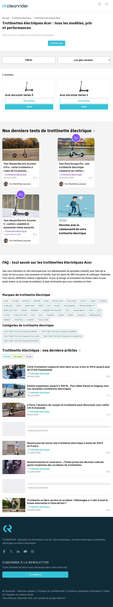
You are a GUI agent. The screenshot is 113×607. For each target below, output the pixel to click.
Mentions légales (26, 591)
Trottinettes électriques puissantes (62, 336)
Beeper (37, 301)
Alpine (15, 301)
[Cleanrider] (15, 5)
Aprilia (26, 301)
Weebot (7, 320)
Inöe (40, 306)
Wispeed (19, 320)
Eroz (93, 301)
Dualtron (72, 301)
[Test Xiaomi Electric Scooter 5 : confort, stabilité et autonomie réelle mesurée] (20, 205)
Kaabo (57, 306)
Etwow (102, 301)
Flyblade (8, 306)
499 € (29, 107)
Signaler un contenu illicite (19, 594)
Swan (70, 315)
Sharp (61, 315)
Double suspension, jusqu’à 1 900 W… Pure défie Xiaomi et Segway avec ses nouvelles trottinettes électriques (68, 387)
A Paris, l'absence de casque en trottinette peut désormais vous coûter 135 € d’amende (68, 406)
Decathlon (58, 301)
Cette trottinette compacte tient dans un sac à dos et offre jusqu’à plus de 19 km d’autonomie (68, 368)
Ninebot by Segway (52, 310)
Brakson (61, 598)
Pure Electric (20, 315)
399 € (84, 107)
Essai (28, 356)
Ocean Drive (79, 310)
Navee (24, 310)
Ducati (83, 301)
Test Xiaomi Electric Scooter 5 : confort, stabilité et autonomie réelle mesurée (20, 224)
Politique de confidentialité (51, 591)
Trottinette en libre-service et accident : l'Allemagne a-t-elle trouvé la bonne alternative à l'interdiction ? (67, 502)
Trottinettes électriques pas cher (21, 336)
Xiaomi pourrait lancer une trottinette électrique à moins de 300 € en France (65, 444)
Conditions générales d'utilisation (84, 591)
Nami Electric (11, 310)
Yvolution (43, 320)
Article (7, 356)
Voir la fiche (29, 101)
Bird (46, 301)
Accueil (5, 18)
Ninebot (35, 310)
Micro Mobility (87, 306)
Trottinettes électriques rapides (21, 341)
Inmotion (30, 306)
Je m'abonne (35, 574)
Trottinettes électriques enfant (21, 331)
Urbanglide (95, 315)
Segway (50, 315)
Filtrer (28, 60)
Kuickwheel (70, 306)
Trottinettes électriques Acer (47, 18)
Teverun (81, 315)
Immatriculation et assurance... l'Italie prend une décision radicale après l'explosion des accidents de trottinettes (65, 463)
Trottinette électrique (21, 18)
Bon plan (18, 356)
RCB (33, 315)
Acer (6, 301)
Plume (7, 315)
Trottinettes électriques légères (58, 331)
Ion (48, 306)
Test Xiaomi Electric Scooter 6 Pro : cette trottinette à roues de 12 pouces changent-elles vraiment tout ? (20, 170)
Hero (18, 306)
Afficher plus (56, 43)
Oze (99, 310)
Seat (41, 315)
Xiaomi (30, 320)
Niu (67, 310)
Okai (91, 310)
